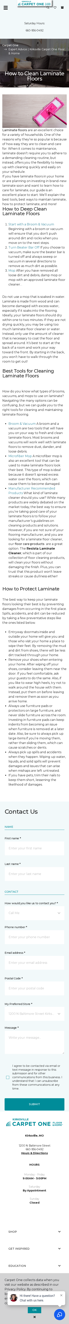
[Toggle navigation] (5, 7)
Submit (34, 1104)
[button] (48, 7)
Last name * (13, 864)
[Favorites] (55, 7)
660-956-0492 (35, 30)
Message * (11, 1027)
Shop (12, 1231)
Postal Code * (13, 978)
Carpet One (10, 45)
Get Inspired (19, 1248)
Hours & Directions (34, 1153)
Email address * (15, 952)
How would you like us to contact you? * (31, 903)
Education (17, 1266)
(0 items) (62, 7)
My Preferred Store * (18, 1004)
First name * (13, 838)
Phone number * (16, 927)
